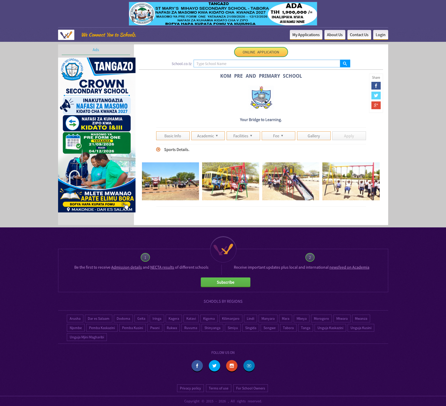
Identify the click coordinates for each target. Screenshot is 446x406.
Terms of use (218, 388)
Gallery (314, 135)
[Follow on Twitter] (214, 365)
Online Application (261, 52)
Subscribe (225, 282)
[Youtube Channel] (249, 365)
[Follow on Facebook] (197, 365)
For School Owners (250, 388)
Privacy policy (190, 388)
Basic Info (172, 135)
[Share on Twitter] (376, 95)
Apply (349, 135)
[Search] (345, 63)
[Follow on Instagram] (231, 365)
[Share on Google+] (376, 105)
